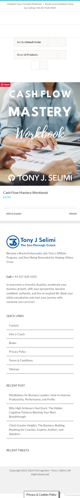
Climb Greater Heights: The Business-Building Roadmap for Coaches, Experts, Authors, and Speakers (37, 430)
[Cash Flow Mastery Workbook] (40, 134)
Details (73, 213)
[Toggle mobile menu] (72, 31)
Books (12, 343)
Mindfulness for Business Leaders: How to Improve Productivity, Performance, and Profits (40, 397)
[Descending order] (62, 42)
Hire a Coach (17, 334)
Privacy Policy (17, 351)
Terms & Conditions (21, 360)
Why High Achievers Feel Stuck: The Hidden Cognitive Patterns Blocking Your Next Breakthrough (36, 412)
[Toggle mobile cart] (64, 31)
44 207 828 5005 (26, 276)
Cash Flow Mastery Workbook (25, 192)
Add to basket (13, 213)
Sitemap (14, 369)
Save (7, 84)
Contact (14, 325)
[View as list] (43, 65)
